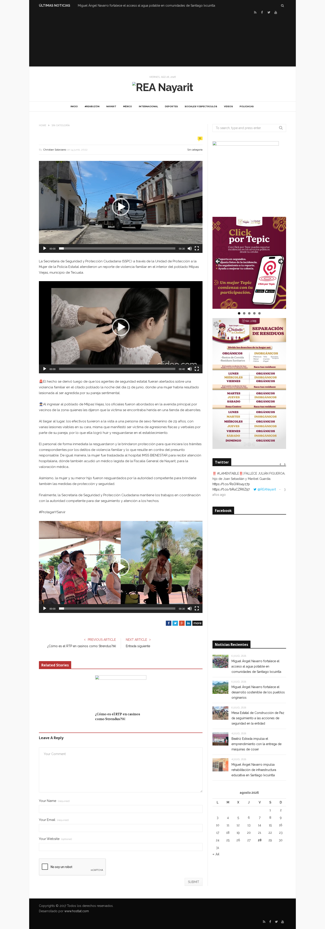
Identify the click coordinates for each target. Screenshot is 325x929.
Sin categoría (195, 149)
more (197, 623)
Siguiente (280, 261)
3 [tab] (249, 313)
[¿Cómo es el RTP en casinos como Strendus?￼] (120, 692)
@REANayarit (267, 489)
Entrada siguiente (138, 646)
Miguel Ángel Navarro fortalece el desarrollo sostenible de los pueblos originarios (258, 692)
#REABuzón (92, 106)
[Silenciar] (189, 248)
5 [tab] (259, 313)
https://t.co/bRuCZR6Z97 (231, 489)
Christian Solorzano (54, 149)
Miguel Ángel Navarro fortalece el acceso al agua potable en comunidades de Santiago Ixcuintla (146, 5)
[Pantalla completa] (197, 248)
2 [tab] (244, 313)
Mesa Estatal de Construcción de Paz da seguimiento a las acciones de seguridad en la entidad (257, 718)
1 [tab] (239, 313)
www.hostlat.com (76, 911)
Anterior (218, 261)
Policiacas (247, 106)
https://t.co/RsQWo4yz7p (231, 484)
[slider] (117, 248)
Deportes (171, 106)
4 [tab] (254, 313)
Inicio (74, 106)
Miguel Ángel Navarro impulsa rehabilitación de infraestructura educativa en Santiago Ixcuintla (253, 770)
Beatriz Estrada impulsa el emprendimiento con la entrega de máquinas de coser (256, 744)
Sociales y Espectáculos (201, 106)
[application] (121, 207)
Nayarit (111, 106)
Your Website (55, 839)
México (127, 106)
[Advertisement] (162, 40)
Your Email (54, 820)
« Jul (215, 854)
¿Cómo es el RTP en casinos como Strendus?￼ (81, 646)
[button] (121, 207)
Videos (228, 106)
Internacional (148, 106)
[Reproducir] (44, 248)
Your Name (54, 801)
